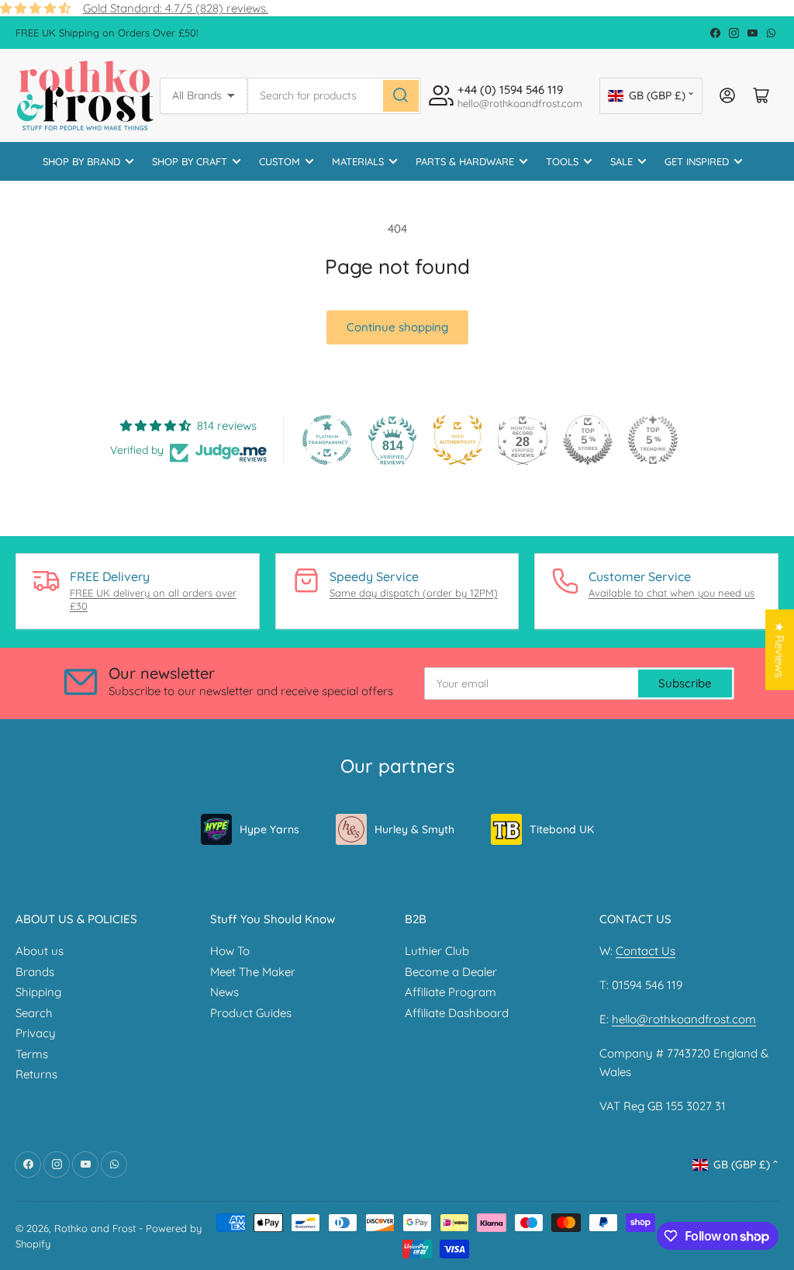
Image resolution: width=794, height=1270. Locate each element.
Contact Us (645, 950)
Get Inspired (697, 161)
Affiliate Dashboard (457, 1012)
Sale (621, 161)
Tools (562, 161)
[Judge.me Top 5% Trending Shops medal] (653, 440)
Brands (35, 971)
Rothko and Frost (95, 1228)
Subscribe (685, 683)
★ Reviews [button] (779, 649)
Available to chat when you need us (671, 593)
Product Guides (251, 1012)
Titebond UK (562, 829)
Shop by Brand (81, 161)
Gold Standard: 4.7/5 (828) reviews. (175, 8)
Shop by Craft (189, 161)
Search (34, 1012)
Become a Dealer (451, 971)
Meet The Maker (252, 971)
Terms (32, 1054)
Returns (36, 1074)
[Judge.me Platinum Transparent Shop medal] (327, 440)
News (224, 992)
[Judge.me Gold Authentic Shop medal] (457, 440)
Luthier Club (437, 950)
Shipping (38, 992)
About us (40, 950)
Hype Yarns (269, 829)
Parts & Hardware (465, 161)
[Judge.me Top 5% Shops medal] (588, 440)
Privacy (36, 1033)
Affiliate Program (450, 992)
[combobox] (334, 96)
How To (230, 950)
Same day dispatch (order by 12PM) (414, 593)
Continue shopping (397, 327)
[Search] (401, 96)
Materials (358, 161)
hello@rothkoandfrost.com (684, 1019)
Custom (279, 161)
